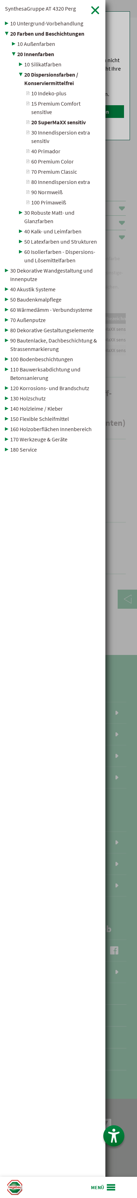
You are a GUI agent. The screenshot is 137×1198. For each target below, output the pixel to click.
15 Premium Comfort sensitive (55, 107)
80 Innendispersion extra (60, 181)
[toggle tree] (52, 23)
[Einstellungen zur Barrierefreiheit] (113, 1135)
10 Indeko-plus (48, 93)
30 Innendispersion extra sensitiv (60, 136)
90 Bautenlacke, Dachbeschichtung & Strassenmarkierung (53, 344)
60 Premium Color (52, 161)
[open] (103, 1187)
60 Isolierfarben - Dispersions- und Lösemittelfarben (59, 256)
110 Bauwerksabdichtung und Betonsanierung (45, 373)
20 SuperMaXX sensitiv (58, 122)
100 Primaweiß (48, 202)
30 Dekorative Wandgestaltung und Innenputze (51, 274)
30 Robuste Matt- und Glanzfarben (49, 217)
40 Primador (45, 151)
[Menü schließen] (95, 10)
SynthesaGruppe (40, 8)
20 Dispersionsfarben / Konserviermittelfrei (51, 79)
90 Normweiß (47, 192)
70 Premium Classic (54, 171)
